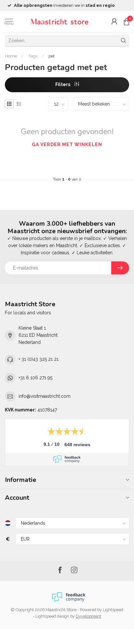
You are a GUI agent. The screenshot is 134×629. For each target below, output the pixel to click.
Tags (32, 55)
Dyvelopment (88, 616)
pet (51, 55)
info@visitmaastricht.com (45, 396)
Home (11, 55)
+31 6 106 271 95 (35, 377)
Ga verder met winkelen (67, 144)
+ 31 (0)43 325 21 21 (39, 359)
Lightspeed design (52, 616)
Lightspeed (113, 609)
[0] (126, 21)
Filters (63, 84)
